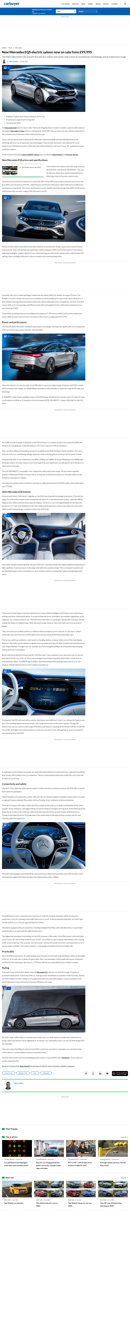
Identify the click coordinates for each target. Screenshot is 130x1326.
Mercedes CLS (42, 972)
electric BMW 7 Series (30, 155)
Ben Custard (14, 61)
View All (123, 1137)
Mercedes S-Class (17, 131)
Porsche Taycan (72, 155)
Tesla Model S (57, 155)
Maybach (65, 1058)
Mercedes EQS (10, 128)
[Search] (125, 4)
